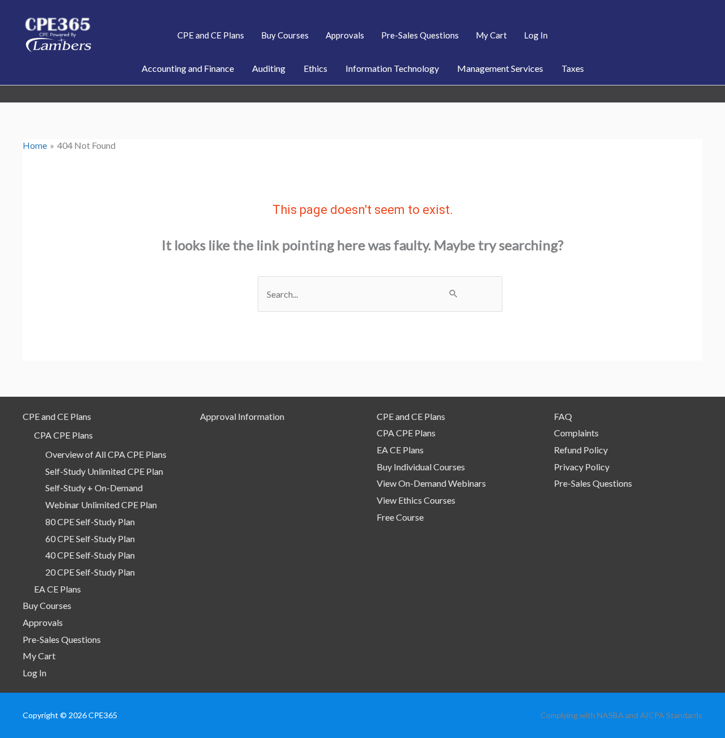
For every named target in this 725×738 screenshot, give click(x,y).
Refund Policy (581, 449)
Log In (34, 672)
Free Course (400, 517)
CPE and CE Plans (57, 416)
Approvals (43, 622)
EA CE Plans (57, 588)
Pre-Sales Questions (62, 639)
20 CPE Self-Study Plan (90, 572)
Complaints (576, 432)
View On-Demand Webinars (431, 483)
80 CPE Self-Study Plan (90, 521)
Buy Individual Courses (421, 466)
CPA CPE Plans (63, 435)
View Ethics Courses (416, 500)
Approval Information (242, 416)
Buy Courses (47, 605)
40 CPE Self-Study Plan (90, 555)
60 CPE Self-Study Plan (90, 538)
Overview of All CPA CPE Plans (106, 454)
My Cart (39, 655)
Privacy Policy (581, 466)
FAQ (563, 416)
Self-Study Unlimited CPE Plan (104, 471)
